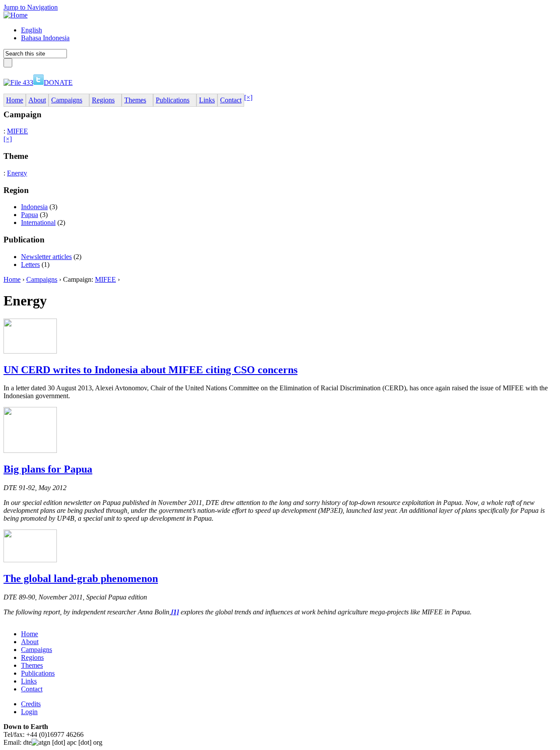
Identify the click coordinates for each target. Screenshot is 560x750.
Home (12, 279)
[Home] (16, 15)
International (38, 222)
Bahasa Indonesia (45, 38)
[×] (248, 97)
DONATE (58, 82)
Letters (30, 264)
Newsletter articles (46, 256)
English (31, 30)
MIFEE (17, 131)
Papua (29, 214)
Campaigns (41, 279)
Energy (17, 173)
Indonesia (34, 206)
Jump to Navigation (31, 7)
